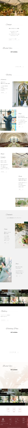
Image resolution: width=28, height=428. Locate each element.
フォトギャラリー (17, 422)
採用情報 (23, 422)
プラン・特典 (16, 419)
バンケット (11, 421)
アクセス (16, 423)
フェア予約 (27, 420)
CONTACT (21, 1)
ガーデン (11, 422)
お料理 (10, 424)
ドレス (10, 423)
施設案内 (10, 419)
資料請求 (27, 424)
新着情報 (16, 421)
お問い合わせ (24, 419)
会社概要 (23, 418)
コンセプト (10, 418)
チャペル (11, 420)
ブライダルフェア (17, 418)
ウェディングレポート (17, 420)
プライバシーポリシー (25, 421)
